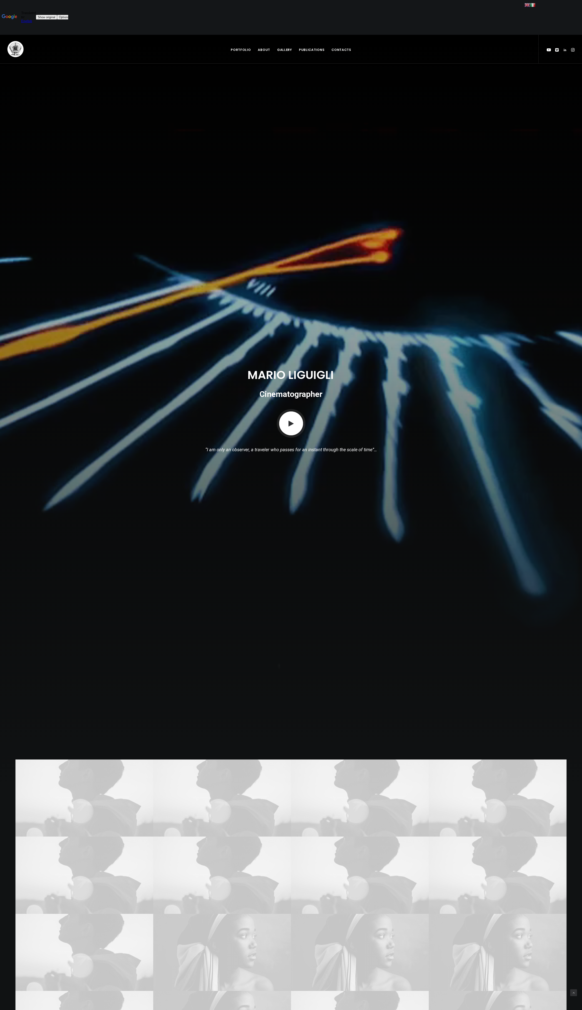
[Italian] (532, 5)
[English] (527, 5)
